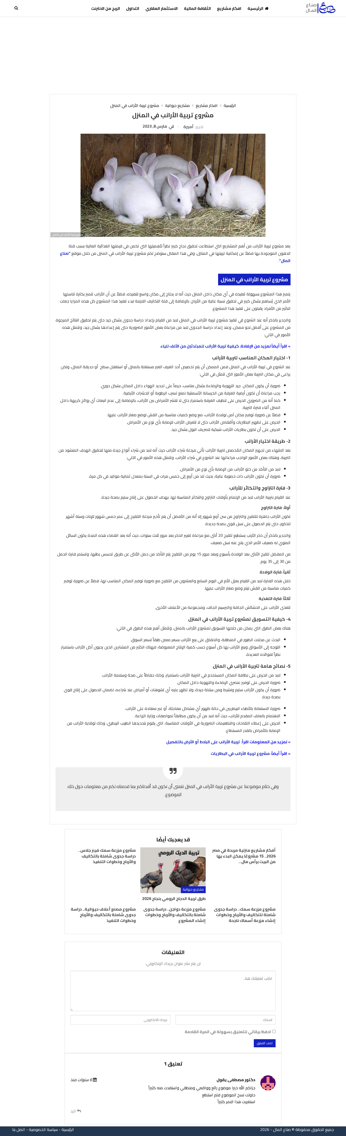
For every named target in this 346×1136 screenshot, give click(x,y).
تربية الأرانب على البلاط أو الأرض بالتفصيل (203, 742)
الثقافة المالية (197, 8)
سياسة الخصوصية (43, 1129)
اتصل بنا (18, 1129)
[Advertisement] (173, 54)
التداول (132, 8)
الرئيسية (255, 8)
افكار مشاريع (229, 8)
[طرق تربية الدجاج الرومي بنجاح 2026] (173, 870)
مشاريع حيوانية (193, 889)
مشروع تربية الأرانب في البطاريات (240, 753)
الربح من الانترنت (105, 8)
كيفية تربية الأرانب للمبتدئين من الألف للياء (199, 346)
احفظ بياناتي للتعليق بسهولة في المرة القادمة (228, 1031)
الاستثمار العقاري (161, 8)
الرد (73, 1111)
